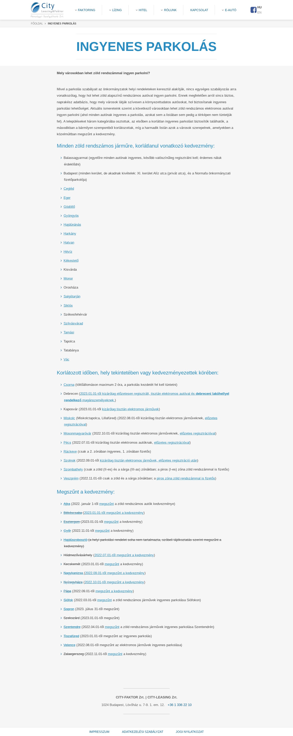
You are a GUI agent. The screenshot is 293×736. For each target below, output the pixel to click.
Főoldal (37, 23)
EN (259, 12)
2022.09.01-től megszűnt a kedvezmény (115, 573)
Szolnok (70, 460)
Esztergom (72, 522)
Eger (67, 198)
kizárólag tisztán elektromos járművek (130, 409)
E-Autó (230, 10)
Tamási (69, 332)
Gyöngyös (71, 216)
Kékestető (71, 261)
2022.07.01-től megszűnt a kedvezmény (124, 555)
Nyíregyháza (73, 582)
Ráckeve (70, 451)
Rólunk (170, 10)
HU (259, 7)
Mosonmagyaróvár (77, 433)
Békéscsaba (73, 513)
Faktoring (86, 10)
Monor (68, 278)
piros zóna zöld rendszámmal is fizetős (186, 478)
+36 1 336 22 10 (180, 705)
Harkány (70, 233)
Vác (66, 359)
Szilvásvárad (73, 323)
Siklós (68, 305)
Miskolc (69, 418)
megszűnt (106, 504)
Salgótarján (72, 296)
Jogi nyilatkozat (190, 731)
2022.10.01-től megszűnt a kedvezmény (114, 582)
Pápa (67, 591)
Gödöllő (69, 207)
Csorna (69, 385)
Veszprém (71, 478)
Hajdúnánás (72, 225)
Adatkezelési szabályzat (142, 731)
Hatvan (69, 242)
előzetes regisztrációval (197, 433)
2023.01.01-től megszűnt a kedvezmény (114, 513)
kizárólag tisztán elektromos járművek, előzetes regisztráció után (148, 460)
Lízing (117, 10)
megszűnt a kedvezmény (114, 591)
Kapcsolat (199, 10)
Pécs (67, 442)
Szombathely (73, 469)
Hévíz (68, 252)
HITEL (143, 10)
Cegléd (69, 189)
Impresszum (99, 731)
